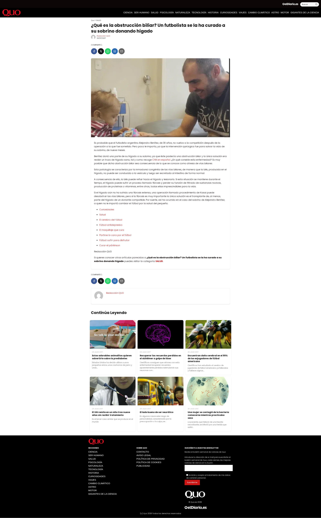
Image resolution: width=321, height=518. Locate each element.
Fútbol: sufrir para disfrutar (114, 240)
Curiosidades (106, 209)
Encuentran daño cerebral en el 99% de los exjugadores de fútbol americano (208, 358)
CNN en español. (161, 159)
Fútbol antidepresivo (110, 224)
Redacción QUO (103, 36)
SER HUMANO (141, 12)
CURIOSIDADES (228, 12)
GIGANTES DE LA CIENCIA (305, 12)
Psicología (167, 12)
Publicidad (143, 466)
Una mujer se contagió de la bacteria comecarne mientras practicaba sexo (208, 415)
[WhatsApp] (108, 51)
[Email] (122, 51)
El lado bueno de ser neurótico (156, 412)
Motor (285, 12)
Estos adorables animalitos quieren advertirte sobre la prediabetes (112, 357)
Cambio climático (259, 12)
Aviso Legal (143, 455)
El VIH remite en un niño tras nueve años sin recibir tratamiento (111, 414)
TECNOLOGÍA (199, 12)
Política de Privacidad (150, 459)
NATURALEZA (182, 12)
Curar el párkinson (109, 245)
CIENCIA (128, 12)
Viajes (243, 12)
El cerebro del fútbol (110, 219)
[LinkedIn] (115, 51)
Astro (275, 12)
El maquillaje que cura (111, 229)
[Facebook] (94, 51)
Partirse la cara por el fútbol (115, 235)
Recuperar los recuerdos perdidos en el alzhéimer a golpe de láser (160, 357)
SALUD (154, 12)
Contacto (142, 452)
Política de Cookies (148, 462)
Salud (102, 214)
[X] (101, 51)
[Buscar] (316, 4)
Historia (213, 12)
